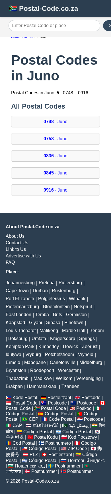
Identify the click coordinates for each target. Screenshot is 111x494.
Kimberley (48, 346)
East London (18, 314)
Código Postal (20, 413)
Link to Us (16, 249)
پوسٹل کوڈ (79, 425)
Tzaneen (70, 386)
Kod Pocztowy (82, 437)
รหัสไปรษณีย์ (45, 425)
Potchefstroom (59, 354)
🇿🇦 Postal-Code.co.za (43, 8)
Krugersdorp (62, 338)
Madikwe (43, 378)
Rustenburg (63, 290)
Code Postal (61, 419)
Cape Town (17, 290)
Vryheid (85, 354)
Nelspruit (83, 306)
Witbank (77, 298)
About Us (15, 236)
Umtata (39, 338)
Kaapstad (15, 322)
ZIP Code (77, 448)
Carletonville (62, 362)
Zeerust (89, 346)
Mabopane (35, 362)
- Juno (55, 121)
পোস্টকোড (13, 471)
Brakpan (14, 386)
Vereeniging (88, 378)
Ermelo (13, 362)
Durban (40, 290)
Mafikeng (49, 330)
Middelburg (90, 362)
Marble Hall (73, 330)
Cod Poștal (24, 443)
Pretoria (47, 282)
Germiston (76, 314)
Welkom (64, 378)
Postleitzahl (59, 397)
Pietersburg (70, 282)
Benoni (96, 330)
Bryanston (16, 370)
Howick (70, 346)
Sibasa (53, 322)
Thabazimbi (18, 378)
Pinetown (73, 322)
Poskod (84, 408)
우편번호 (15, 437)
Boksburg (18, 338)
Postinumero (58, 443)
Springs (87, 338)
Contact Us (17, 242)
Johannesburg (20, 282)
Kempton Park (20, 346)
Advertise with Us (23, 255)
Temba (42, 314)
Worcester (68, 370)
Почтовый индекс (86, 460)
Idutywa (13, 354)
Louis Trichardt (21, 330)
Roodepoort (42, 370)
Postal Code (25, 403)
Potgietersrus (51, 298)
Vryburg (33, 354)
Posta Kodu (46, 437)
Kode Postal (25, 397)
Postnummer (68, 465)
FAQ (10, 262)
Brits (57, 314)
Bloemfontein (56, 306)
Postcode (90, 397)
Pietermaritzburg (22, 306)
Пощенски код (30, 465)
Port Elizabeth (20, 298)
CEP (33, 419)
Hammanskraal (42, 386)
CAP (17, 425)
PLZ (34, 454)
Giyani (35, 322)
